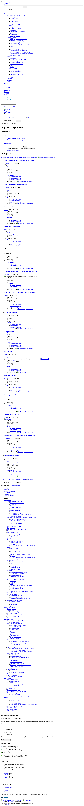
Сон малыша (14, 548)
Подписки (7, 492)
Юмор (12, 75)
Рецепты (6, 86)
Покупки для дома (15, 654)
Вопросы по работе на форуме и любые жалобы (23, 704)
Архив (6, 790)
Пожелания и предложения (18, 703)
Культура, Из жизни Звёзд (17, 520)
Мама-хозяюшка (15, 622)
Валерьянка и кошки (12, 455)
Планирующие (11, 609)
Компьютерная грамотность (15, 693)
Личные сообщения (9, 491)
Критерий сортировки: (7, 724)
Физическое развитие (16, 559)
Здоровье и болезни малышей (18, 50)
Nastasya (6, 398)
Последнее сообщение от (31, 157)
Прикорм (13, 566)
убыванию (9, 734)
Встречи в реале (15, 508)
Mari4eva (6, 274)
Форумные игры (15, 535)
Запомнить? (9, 9)
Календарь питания (15, 569)
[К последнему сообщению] (25, 181)
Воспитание (13, 604)
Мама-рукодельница (13, 679)
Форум (6, 83)
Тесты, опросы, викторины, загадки (17, 534)
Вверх (19, 485)
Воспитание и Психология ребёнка (17, 578)
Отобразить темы (14, 148)
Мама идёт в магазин (13, 653)
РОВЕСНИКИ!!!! (12, 538)
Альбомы (6, 95)
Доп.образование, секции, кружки (20, 606)
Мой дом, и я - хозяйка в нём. (18, 39)
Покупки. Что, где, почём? (17, 42)
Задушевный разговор (16, 71)
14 (13, 169)
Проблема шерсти (10, 312)
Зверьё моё (10, 682)
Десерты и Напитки (16, 631)
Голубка (6, 315)
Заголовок (3, 157)
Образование (14, 525)
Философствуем (14, 511)
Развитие (13, 30)
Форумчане (7, 90)
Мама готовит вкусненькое (14, 623)
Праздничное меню (15, 637)
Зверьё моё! (8, 351)
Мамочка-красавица (12, 669)
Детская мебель (14, 660)
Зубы (11, 589)
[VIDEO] (6, 777)
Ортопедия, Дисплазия (16, 588)
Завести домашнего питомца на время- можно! (21, 271)
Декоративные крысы (12, 414)
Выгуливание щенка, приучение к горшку (19, 435)
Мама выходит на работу (21, 650)
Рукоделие (13, 58)
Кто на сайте (7, 494)
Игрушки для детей (15, 575)
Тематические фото (15, 507)
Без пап (12, 544)
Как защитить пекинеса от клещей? (23, 249)
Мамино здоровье (12, 675)
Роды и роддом (14, 22)
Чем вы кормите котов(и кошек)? (16, 184)
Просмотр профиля (15, 176)
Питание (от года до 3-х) (17, 562)
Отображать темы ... (6, 718)
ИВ (11, 564)
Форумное (7, 697)
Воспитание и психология (17, 31)
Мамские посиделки (13, 539)
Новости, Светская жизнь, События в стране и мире (21, 517)
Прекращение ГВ (15, 567)
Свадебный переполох (16, 645)
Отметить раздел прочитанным (16, 138)
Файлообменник (15, 694)
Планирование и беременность (16, 15)
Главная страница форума (11, 497)
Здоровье (9, 47)
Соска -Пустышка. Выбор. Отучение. (20, 554)
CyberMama (7, 163)
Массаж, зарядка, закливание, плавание (21, 585)
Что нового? (7, 89)
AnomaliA (6, 378)
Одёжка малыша (15, 551)
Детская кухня (14, 635)
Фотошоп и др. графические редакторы (21, 696)
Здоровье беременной (16, 19)
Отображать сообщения (28, 148)
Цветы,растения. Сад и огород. (16, 684)
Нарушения (13, 701)
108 (14, 192)
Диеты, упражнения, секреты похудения (21, 670)
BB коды (6, 773)
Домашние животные (16, 64)
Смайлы (6, 774)
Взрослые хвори (15, 55)
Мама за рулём (11, 673)
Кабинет (6, 489)
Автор (9, 157)
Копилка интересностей (17, 72)
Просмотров (20, 157)
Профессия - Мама (9, 536)
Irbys (5, 229)
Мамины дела (11, 647)
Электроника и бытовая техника (19, 657)
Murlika (6, 252)
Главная (6, 14)
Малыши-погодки (15, 542)
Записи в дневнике (15, 179)
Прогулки (13, 550)
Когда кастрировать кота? (13, 226)
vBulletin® (10, 801)
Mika (5, 354)
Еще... (12, 77)
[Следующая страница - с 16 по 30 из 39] (16, 117)
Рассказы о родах (15, 21)
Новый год (7, 84)
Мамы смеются (11, 531)
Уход (11, 27)
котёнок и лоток (10, 375)
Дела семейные (11, 640)
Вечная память (14, 522)
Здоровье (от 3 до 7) (16, 597)
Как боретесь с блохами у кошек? (16, 395)
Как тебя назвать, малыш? (14, 615)
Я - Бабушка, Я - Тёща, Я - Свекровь (20, 514)
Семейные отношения (16, 40)
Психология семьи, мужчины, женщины (21, 641)
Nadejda (6, 335)
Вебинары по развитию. (17, 576)
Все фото (9, 99)
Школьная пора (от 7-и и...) (14, 600)
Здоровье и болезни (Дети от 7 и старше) (21, 53)
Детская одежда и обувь (17, 663)
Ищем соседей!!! (15, 504)
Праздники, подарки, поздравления (20, 643)
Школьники (13, 34)
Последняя (23, 117)
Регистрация (7, 2)
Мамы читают (11, 688)
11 (14, 190)
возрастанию (9, 732)
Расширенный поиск (10, 106)
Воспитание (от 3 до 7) (16, 595)
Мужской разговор (15, 516)
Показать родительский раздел (15, 140)
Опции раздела (7, 135)
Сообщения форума (15, 178)
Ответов (13, 157)
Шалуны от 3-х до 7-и (13, 594)
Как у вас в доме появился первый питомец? (20, 292)
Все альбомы (10, 98)
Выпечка (13, 632)
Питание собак (9, 207)
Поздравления (11, 528)
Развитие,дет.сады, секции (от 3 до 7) (20, 598)
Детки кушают (11, 560)
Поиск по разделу (7, 143)
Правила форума (5, 781)
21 (13, 234)
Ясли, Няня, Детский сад (14, 592)
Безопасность (14, 553)
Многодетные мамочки (17, 541)
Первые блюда (14, 628)
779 (14, 360)
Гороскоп (6, 93)
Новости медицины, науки (18, 519)
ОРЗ (11, 584)
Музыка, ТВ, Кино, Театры (18, 61)
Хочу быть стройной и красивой (19, 44)
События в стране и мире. (17, 74)
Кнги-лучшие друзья (16, 65)
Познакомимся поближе (17, 503)
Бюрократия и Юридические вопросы (21, 651)
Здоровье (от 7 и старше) (17, 603)
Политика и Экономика (17, 523)
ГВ (11, 563)
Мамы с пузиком (12, 610)
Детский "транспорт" (16, 662)
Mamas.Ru (7, 789)
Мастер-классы (14, 681)
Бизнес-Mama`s (11, 710)
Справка (6, 92)
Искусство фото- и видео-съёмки (16, 691)
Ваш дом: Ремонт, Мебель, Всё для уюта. (18, 620)
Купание (12, 556)
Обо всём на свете (12, 68)
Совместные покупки (16, 666)
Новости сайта (14, 700)
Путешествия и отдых (16, 62)
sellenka (6, 295)
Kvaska (6, 210)
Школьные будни (15, 601)
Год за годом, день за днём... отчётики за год (22, 545)
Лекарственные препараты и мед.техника (22, 587)
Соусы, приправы (15, 638)
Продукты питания (15, 626)
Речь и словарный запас (17, 573)
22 (13, 256)
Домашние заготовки (16, 634)
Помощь (6, 3)
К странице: (7, 120)
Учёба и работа (14, 43)
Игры (5, 100)
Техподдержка (11, 698)
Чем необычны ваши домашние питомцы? (19, 160)
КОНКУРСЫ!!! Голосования (15, 706)
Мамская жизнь (11, 37)
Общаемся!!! (7, 500)
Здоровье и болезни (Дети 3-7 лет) (20, 52)
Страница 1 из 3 (5, 117)
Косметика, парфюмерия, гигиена (19, 672)
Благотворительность (13, 532)
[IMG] (5, 776)
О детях (9, 25)
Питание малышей (15, 28)
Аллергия (13, 581)
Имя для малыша (15, 24)
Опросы (9, 78)
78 (14, 357)
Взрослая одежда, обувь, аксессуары (20, 665)
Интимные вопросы (16, 676)
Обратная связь (8, 787)
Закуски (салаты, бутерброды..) (19, 625)
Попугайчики (9, 332)
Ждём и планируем (9, 607)
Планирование (14, 17)
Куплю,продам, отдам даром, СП (16, 529)
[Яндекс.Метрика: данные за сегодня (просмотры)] (28, 800)
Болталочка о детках (16, 513)
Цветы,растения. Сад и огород (19, 59)
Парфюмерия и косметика (17, 659)
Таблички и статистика (17, 506)
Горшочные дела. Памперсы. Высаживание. (22, 557)
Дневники (7, 87)
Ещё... (12, 46)
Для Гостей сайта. (12, 709)
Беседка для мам (15, 36)
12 (13, 464)
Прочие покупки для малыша (18, 668)
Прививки (13, 582)
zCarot (8, 804)
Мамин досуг (11, 56)
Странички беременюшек (17, 612)
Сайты (9, 81)
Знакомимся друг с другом (17, 70)
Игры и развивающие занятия (18, 572)
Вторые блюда (14, 629)
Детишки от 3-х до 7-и (16, 33)
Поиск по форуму (9, 495)
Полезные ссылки (12, 707)
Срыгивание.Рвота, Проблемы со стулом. (22, 591)
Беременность (14, 18)
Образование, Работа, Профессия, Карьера (22, 648)
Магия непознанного (13, 685)
